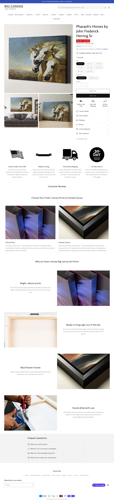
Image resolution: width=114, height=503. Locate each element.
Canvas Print (81, 78)
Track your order (84, 475)
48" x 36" (80, 71)
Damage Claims (46, 475)
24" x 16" (89, 63)
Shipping (78, 46)
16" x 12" (80, 63)
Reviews (64, 475)
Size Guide (80, 57)
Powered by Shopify (63, 499)
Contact (76, 475)
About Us (70, 475)
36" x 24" (89, 67)
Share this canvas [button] (82, 139)
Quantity (78, 81)
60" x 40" (90, 71)
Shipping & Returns (36, 475)
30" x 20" (80, 67)
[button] (80, 7)
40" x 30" (99, 67)
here (98, 177)
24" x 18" (98, 63)
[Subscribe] (32, 485)
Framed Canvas (93, 78)
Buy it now (93, 95)
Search (27, 475)
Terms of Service (56, 475)
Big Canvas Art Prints (54, 499)
